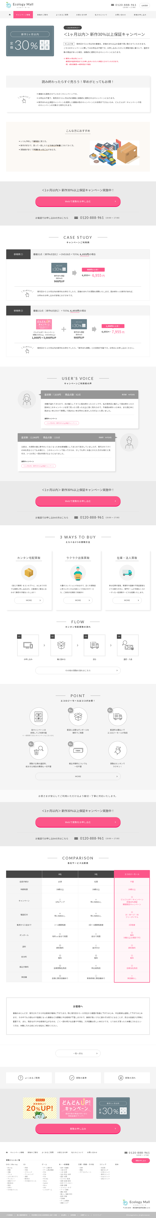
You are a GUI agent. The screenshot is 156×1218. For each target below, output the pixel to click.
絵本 (117, 1164)
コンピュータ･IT (65, 1187)
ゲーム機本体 (47, 1168)
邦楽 (26, 1168)
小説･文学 (63, 1170)
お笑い (10, 1187)
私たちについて (101, 15)
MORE (78, 776)
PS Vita (45, 1179)
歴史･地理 (63, 1176)
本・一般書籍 (64, 1164)
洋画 (9, 1172)
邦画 (9, 1170)
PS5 (44, 1172)
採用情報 (73, 1215)
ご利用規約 (9, 1215)
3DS (44, 1187)
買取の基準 (81, 1077)
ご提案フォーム (84, 1215)
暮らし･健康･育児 (66, 1194)
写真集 (62, 1198)
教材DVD (10, 1183)
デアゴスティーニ (85, 1172)
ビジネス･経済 (65, 1179)
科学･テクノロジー (66, 1183)
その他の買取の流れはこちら (78, 670)
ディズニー (11, 1179)
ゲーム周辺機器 (48, 1170)
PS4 (44, 1174)
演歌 (26, 1176)
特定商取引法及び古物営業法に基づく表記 (44, 1215)
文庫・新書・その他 (86, 1164)
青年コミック (105, 1174)
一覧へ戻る (78, 1053)
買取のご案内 (42, 15)
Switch (45, 1183)
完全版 (103, 1168)
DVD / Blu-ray (12, 1164)
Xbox (45, 1181)
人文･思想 (63, 1172)
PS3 (44, 1176)
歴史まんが (104, 1170)
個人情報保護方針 (22, 1215)
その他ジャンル (13, 1190)
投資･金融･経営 (65, 1181)
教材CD (27, 1179)
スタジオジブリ (13, 1176)
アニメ (10, 1174)
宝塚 (9, 1185)
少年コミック (105, 1172)
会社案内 (63, 1215)
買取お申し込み (140, 15)
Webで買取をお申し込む (78, 201)
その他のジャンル (30, 1181)
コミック (102, 1164)
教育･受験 (63, 1196)
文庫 (81, 1168)
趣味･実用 (63, 1192)
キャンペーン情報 (23, 15)
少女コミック (105, 1176)
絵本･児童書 (64, 1168)
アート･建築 (64, 1190)
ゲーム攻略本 (64, 1201)
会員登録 (144, 5)
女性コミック (105, 1179)
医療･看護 (63, 1185)
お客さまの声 (81, 15)
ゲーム (44, 1164)
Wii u (45, 1185)
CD (24, 1164)
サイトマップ (97, 1215)
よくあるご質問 (62, 15)
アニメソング (29, 1174)
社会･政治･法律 (65, 1174)
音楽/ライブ (11, 1181)
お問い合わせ (120, 15)
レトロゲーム (47, 1190)
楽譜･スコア (64, 1203)
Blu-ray (10, 1168)
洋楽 (26, 1170)
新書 (81, 1170)
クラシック (28, 1172)
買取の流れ (130, 1077)
